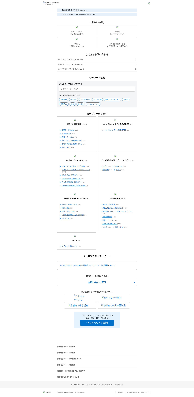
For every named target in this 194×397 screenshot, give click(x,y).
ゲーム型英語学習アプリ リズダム (117, 160)
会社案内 (120, 392)
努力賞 (107, 227)
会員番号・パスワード (90, 265)
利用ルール (120, 166)
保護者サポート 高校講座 (66, 365)
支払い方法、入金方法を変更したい (70, 59)
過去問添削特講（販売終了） (74, 182)
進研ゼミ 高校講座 (77, 124)
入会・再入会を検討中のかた (74, 140)
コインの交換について (71, 246)
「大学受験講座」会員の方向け (74, 215)
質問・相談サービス (112, 224)
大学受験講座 (117, 198)
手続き (120, 170)
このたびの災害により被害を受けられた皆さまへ (78, 14)
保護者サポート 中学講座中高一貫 (69, 359)
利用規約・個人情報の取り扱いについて (71, 371)
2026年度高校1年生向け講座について (71, 69)
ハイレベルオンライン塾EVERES (117, 124)
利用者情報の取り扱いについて (68, 377)
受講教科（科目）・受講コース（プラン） (117, 212)
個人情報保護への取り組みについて (138, 392)
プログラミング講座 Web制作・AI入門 (76, 171)
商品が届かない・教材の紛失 (115, 208)
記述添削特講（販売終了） (73, 178)
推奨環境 (107, 170)
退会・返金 (68, 147)
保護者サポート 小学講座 (66, 347)
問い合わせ (67, 218)
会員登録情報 (68, 133)
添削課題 (104, 265)
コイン (76, 240)
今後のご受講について (71, 204)
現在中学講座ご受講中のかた (74, 144)
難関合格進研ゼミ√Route (76, 198)
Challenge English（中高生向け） (75, 185)
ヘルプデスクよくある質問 (97, 323)
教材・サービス (69, 137)
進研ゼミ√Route (73, 265)
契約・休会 (67, 208)
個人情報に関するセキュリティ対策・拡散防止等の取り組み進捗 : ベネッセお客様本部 (97, 384)
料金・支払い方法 (70, 211)
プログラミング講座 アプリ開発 (75, 166)
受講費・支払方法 (70, 130)
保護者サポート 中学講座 (66, 353)
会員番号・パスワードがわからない (70, 64)
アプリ (107, 166)
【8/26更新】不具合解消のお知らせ (73, 10)
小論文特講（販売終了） (72, 175)
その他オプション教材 (76, 160)
